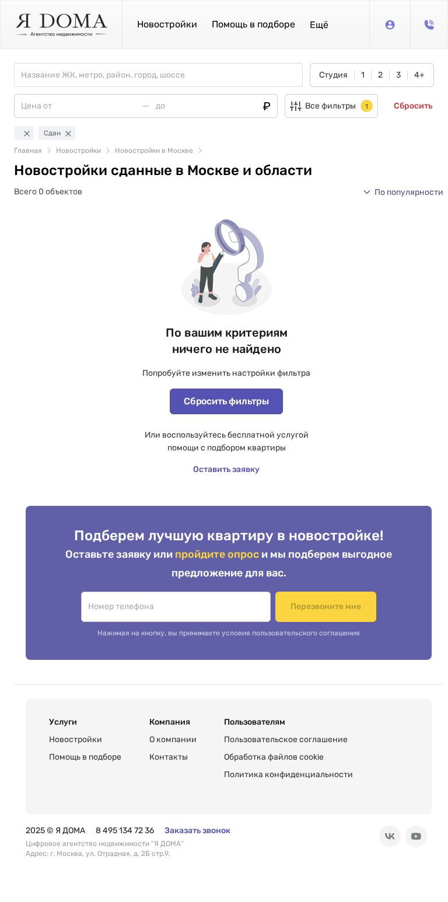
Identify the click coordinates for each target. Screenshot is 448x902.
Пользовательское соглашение (286, 739)
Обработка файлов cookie (274, 757)
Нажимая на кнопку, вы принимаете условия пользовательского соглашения (228, 633)
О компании (173, 739)
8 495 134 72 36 (125, 830)
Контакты (168, 757)
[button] (319, 25)
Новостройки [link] (78, 150)
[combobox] (161, 75)
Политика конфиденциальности (288, 774)
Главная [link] (28, 150)
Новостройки (167, 24)
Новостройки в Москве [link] (154, 150)
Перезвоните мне (325, 606)
